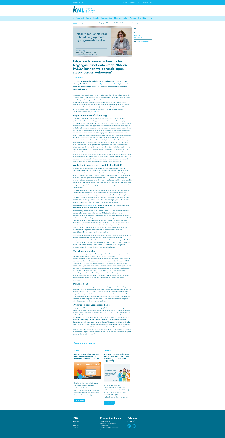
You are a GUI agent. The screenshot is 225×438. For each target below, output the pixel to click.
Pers (74, 423)
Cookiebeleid (104, 425)
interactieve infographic (89, 205)
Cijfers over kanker (121, 18)
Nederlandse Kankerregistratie (87, 18)
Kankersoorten (106, 18)
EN (151, 2)
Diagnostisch (138, 35)
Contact (75, 427)
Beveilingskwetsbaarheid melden (109, 427)
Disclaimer (103, 430)
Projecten (132, 2)
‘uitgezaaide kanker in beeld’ (109, 84)
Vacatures (75, 425)
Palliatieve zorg (138, 37)
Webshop (145, 2)
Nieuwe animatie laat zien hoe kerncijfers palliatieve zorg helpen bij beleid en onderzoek (87, 356)
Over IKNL (142, 18)
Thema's (133, 18)
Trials (138, 2)
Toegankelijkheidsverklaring (108, 423)
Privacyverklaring (105, 421)
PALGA (97, 112)
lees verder (81, 400)
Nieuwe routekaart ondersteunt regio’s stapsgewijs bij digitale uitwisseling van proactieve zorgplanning (116, 358)
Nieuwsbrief (130, 421)
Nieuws (125, 2)
